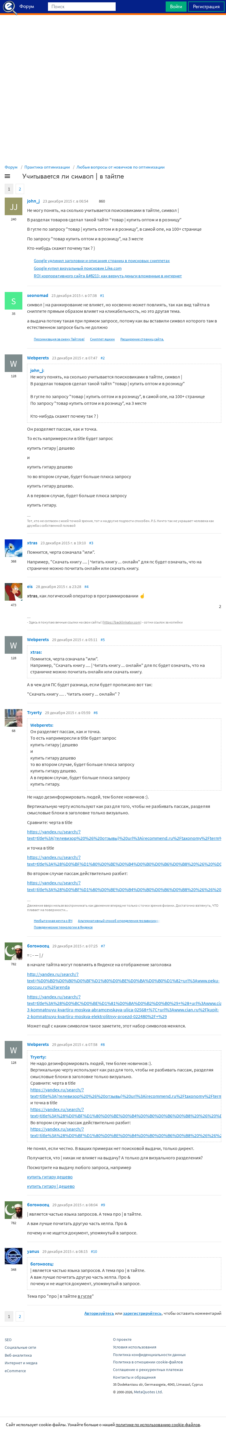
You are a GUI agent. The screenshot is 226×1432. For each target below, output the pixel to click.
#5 (103, 639)
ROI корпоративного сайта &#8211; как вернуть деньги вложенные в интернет (108, 275)
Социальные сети (20, 1347)
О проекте (122, 1339)
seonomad (37, 295)
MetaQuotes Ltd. (148, 1391)
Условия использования (134, 1347)
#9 (103, 1204)
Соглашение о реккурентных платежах (148, 1369)
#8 (103, 1044)
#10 (94, 1251)
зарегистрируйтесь (142, 1313)
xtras (32, 543)
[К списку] (17, 177)
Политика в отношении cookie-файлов (148, 1362)
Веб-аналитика (18, 1355)
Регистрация (206, 6)
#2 (103, 358)
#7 (103, 946)
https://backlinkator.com (121, 622)
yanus (33, 1251)
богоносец (38, 946)
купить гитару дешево (50, 1177)
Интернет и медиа (21, 1362)
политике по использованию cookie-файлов (158, 1424)
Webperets (38, 358)
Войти (176, 6)
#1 (102, 295)
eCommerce (15, 1370)
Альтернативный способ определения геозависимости (121, 920)
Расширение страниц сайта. (142, 339)
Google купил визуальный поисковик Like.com (78, 268)
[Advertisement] (113, 29)
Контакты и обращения (134, 1377)
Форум (11, 167)
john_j (33, 201)
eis (30, 586)
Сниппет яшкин (102, 339)
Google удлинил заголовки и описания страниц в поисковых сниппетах (102, 260)
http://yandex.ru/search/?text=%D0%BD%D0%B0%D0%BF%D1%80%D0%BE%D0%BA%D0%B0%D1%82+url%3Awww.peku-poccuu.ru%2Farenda (123, 980)
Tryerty (34, 712)
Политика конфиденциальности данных (149, 1354)
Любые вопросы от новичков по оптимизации (120, 167)
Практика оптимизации (47, 167)
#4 (86, 586)
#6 (96, 712)
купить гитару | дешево (51, 1186)
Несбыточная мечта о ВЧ (53, 920)
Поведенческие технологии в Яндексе (63, 927)
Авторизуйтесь (99, 1313)
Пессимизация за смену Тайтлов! (59, 339)
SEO (8, 1339)
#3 (91, 543)
